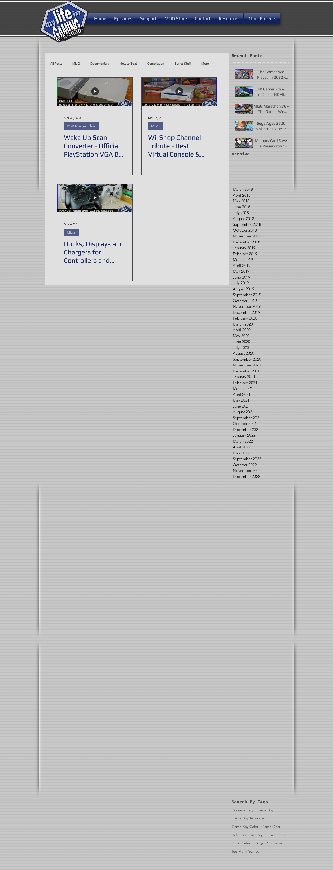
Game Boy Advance (248, 818)
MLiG (76, 63)
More (205, 63)
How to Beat (128, 63)
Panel (282, 835)
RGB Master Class (81, 126)
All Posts (56, 63)
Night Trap (266, 835)
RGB (235, 843)
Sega (260, 843)
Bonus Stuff (183, 63)
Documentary (99, 63)
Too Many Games (245, 851)
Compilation (155, 63)
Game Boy (265, 810)
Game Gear (270, 826)
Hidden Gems (243, 835)
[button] (148, 18)
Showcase (275, 843)
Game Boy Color (245, 826)
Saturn (247, 843)
